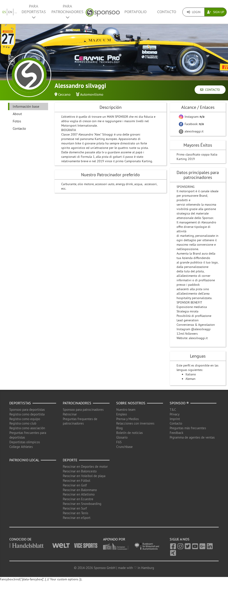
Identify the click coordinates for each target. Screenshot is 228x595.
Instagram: (194, 117)
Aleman (190, 379)
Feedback (176, 433)
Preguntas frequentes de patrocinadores (80, 421)
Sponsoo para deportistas (27, 409)
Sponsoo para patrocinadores (83, 409)
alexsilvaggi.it (194, 131)
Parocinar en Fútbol (76, 480)
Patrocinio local (24, 460)
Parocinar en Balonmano (80, 490)
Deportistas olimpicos (24, 442)
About (17, 113)
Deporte (70, 460)
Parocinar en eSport (76, 518)
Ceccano (64, 94)
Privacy (174, 414)
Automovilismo (91, 94)
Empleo (121, 414)
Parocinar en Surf (75, 508)
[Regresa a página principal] (103, 11)
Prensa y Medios (127, 419)
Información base (26, 106)
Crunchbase (124, 447)
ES (4, 12)
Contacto (166, 11)
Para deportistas (34, 9)
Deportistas (20, 403)
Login (195, 12)
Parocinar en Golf (75, 485)
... (15, 12)
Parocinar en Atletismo (79, 494)
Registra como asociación (27, 428)
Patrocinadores (77, 403)
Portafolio (135, 11)
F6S (119, 442)
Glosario (122, 437)
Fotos (17, 121)
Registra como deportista (27, 414)
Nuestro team (125, 409)
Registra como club (22, 423)
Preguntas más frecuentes (188, 428)
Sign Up (218, 12)
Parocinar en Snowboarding (82, 504)
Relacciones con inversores (135, 423)
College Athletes (21, 447)
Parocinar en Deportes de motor (85, 466)
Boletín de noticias (129, 433)
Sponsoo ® (179, 403)
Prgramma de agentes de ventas (192, 437)
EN (10, 12)
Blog (119, 428)
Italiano (190, 374)
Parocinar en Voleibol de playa (84, 476)
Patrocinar (70, 414)
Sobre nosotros (130, 403)
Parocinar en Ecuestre (78, 499)
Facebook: (194, 124)
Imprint (175, 419)
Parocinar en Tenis (75, 513)
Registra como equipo (24, 419)
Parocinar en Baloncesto (80, 471)
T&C (173, 409)
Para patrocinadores (67, 9)
